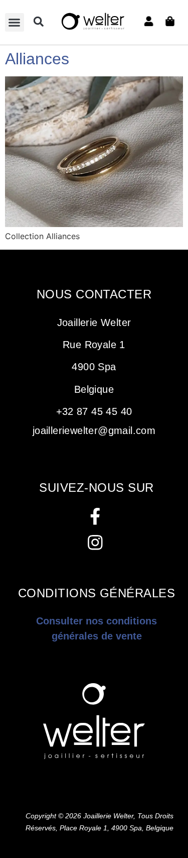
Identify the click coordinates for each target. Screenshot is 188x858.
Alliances (37, 59)
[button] (14, 22)
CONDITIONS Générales (96, 593)
